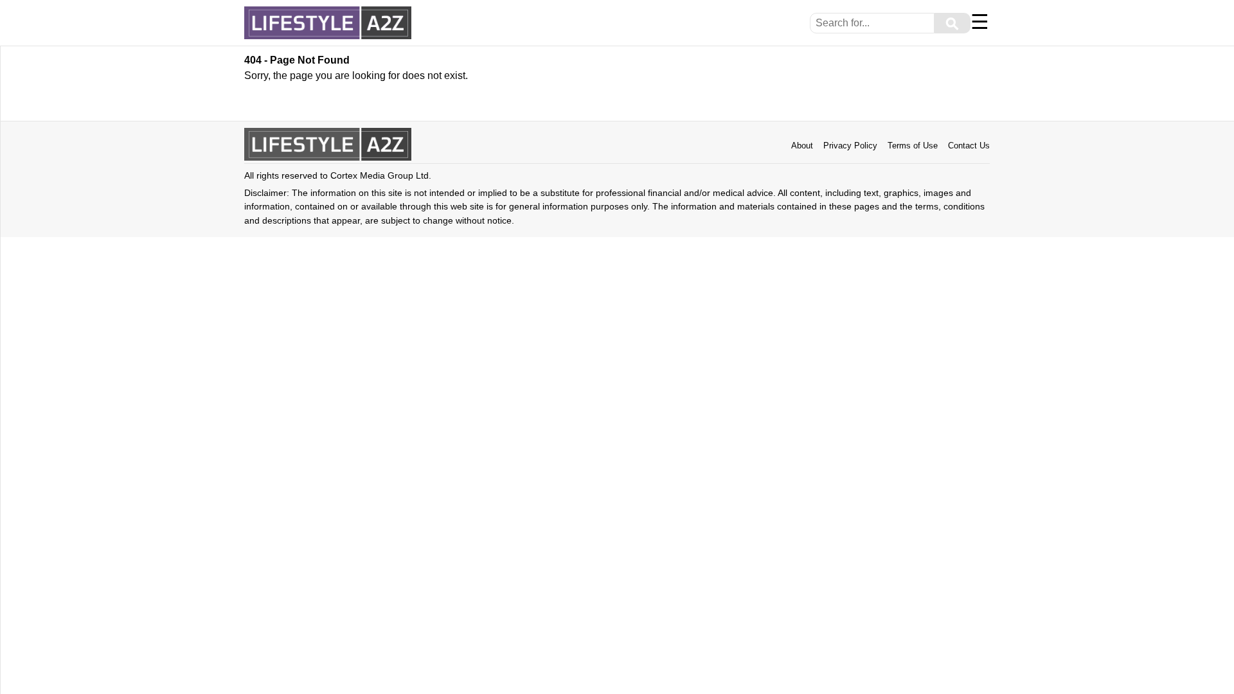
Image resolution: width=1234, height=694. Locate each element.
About (802, 145)
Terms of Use (913, 145)
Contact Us (969, 145)
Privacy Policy (850, 145)
